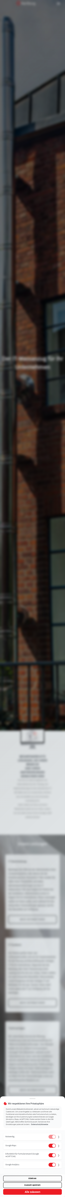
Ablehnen (32, 1178)
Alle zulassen (32, 1191)
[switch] (52, 1137)
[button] (32, 1136)
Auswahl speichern (32, 1185)
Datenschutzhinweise (39, 1124)
